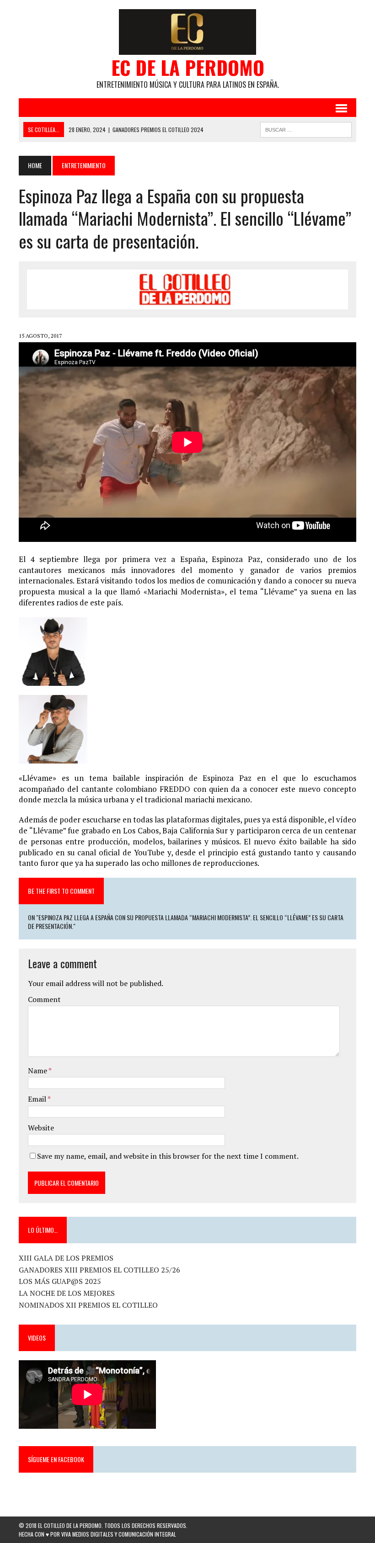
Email (38, 1099)
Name (38, 1071)
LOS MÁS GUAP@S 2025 (60, 1281)
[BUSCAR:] (306, 128)
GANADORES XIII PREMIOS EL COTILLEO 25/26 (99, 1270)
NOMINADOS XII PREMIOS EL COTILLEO (88, 1305)
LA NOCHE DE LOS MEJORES (67, 1293)
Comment (44, 999)
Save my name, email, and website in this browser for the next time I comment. (168, 1156)
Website (41, 1128)
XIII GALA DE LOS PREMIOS (66, 1258)
